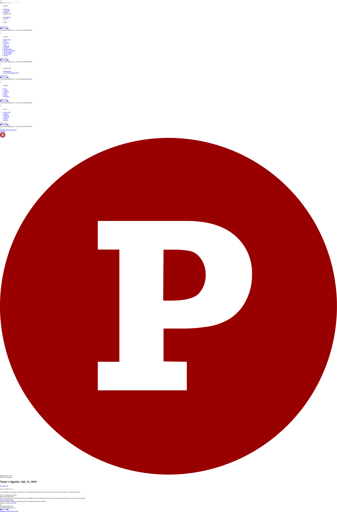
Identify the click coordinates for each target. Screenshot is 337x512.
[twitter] (4, 509)
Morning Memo (8, 49)
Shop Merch (7, 17)
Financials (6, 117)
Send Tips (3, 131)
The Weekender (8, 52)
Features (6, 55)
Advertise (6, 92)
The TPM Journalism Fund (11, 73)
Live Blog (6, 43)
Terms (5, 93)
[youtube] (7, 28)
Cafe (5, 44)
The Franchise (7, 54)
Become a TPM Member (7, 500)
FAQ (5, 88)
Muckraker (7, 46)
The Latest (6, 9)
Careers (6, 118)
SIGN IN (13, 503)
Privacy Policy (14, 511)
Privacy (6, 95)
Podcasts (6, 12)
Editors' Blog (7, 39)
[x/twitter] (4, 28)
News (5, 41)
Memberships (7, 71)
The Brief (6, 47)
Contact (6, 90)
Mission (6, 114)
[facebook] (2, 28)
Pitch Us (6, 120)
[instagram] (6, 28)
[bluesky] (0, 28)
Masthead (6, 115)
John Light (5, 486)
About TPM (7, 112)
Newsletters (7, 10)
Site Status (6, 96)
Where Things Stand (9, 50)
